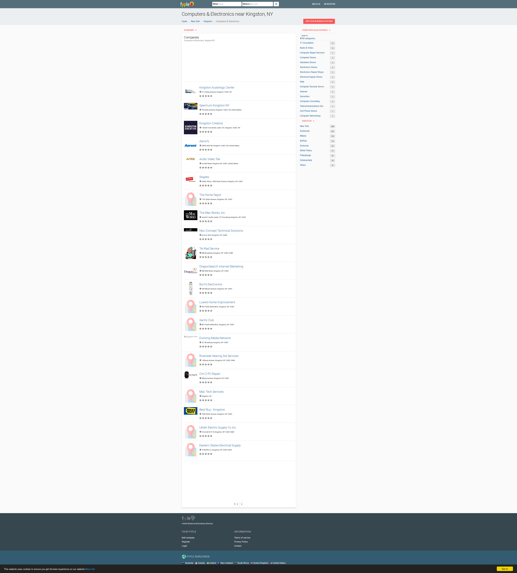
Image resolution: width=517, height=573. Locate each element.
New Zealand (226, 563)
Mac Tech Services (211, 391)
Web (302, 81)
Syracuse (304, 145)
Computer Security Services (312, 86)
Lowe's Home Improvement (217, 302)
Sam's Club (206, 320)
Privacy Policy (241, 541)
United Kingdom (260, 563)
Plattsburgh (305, 155)
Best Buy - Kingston (212, 409)
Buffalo (303, 141)
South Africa (243, 563)
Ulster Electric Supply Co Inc (217, 427)
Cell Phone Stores (308, 111)
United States (279, 563)
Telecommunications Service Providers (312, 106)
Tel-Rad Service (209, 248)
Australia (189, 563)
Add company (188, 537)
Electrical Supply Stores (311, 77)
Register (330, 4)
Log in (317, 4)
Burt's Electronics (210, 284)
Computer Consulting (310, 101)
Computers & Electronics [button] (315, 30)
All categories (308, 38)
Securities (305, 96)
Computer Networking (310, 115)
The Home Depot (210, 195)
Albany (303, 136)
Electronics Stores (308, 67)
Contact (237, 546)
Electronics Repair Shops (312, 72)
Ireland (212, 563)
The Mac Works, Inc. (212, 212)
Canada (201, 563)
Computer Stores (308, 57)
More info (90, 569)
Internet (303, 91)
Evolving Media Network (215, 338)
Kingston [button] (307, 121)
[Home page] (187, 4)
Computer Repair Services (312, 52)
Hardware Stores (308, 62)
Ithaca (303, 165)
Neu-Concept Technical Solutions (221, 230)
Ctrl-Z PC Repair (209, 373)
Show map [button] (189, 30)
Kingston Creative (211, 123)
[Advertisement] (233, 63)
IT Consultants (307, 43)
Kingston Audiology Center (216, 87)
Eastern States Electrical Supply (220, 445)
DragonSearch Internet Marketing (221, 266)
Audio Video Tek (209, 159)
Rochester (305, 131)
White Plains (306, 150)
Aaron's (204, 141)
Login (184, 546)
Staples (204, 177)
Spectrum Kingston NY (214, 105)
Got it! (505, 568)
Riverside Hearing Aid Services (219, 356)
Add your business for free (319, 21)
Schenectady (306, 160)
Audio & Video (306, 48)
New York (304, 126)
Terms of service (242, 537)
